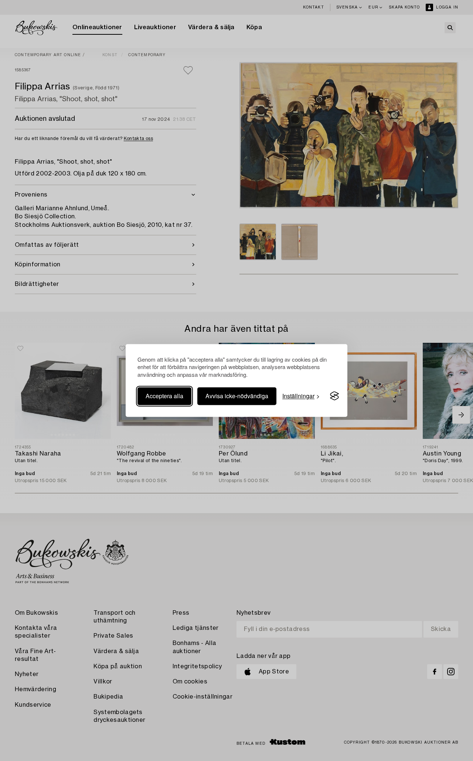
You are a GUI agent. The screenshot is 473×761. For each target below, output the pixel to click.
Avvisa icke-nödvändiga (236, 396)
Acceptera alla (164, 396)
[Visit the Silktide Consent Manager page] (334, 396)
